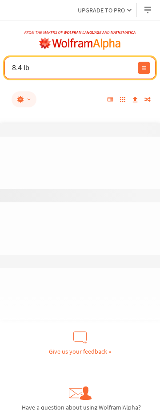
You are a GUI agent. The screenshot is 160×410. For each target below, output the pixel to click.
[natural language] (24, 99)
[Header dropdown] (148, 10)
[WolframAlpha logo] (80, 43)
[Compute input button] (144, 68)
